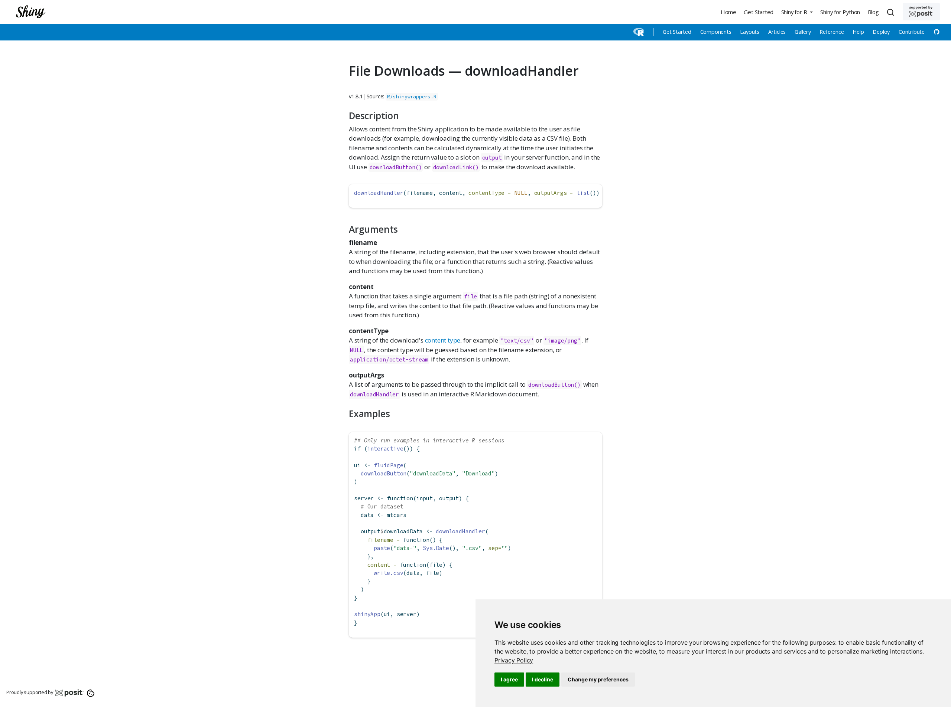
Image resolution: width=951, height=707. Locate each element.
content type (443, 340)
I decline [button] (542, 679)
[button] (797, 11)
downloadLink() (456, 167)
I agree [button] (509, 679)
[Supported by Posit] (921, 11)
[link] (513, 660)
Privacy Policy (513, 660)
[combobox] (891, 12)
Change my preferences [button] (598, 679)
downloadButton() (396, 167)
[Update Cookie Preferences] (91, 692)
